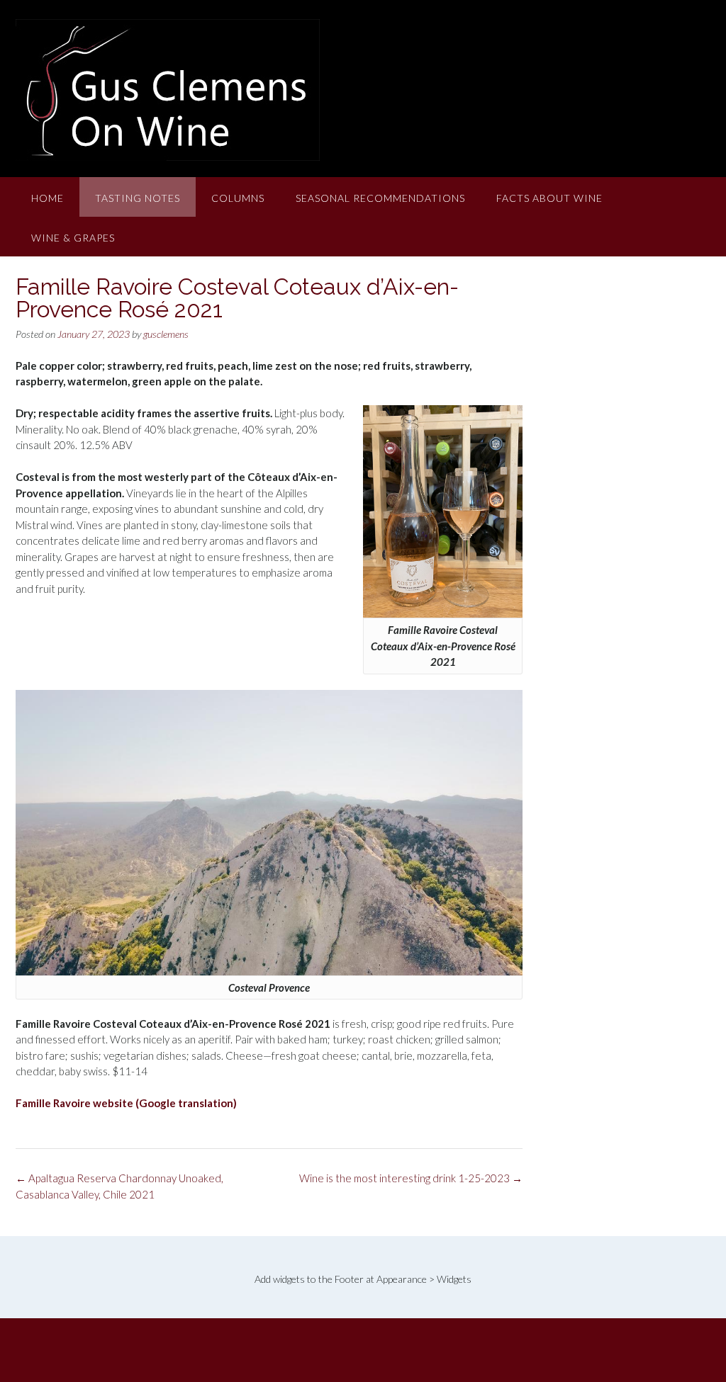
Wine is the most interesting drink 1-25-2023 (411, 1178)
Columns (237, 198)
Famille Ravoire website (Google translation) (126, 1103)
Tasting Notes (137, 198)
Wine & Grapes (73, 238)
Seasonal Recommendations (380, 198)
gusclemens (166, 334)
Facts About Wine (549, 198)
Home (47, 198)
